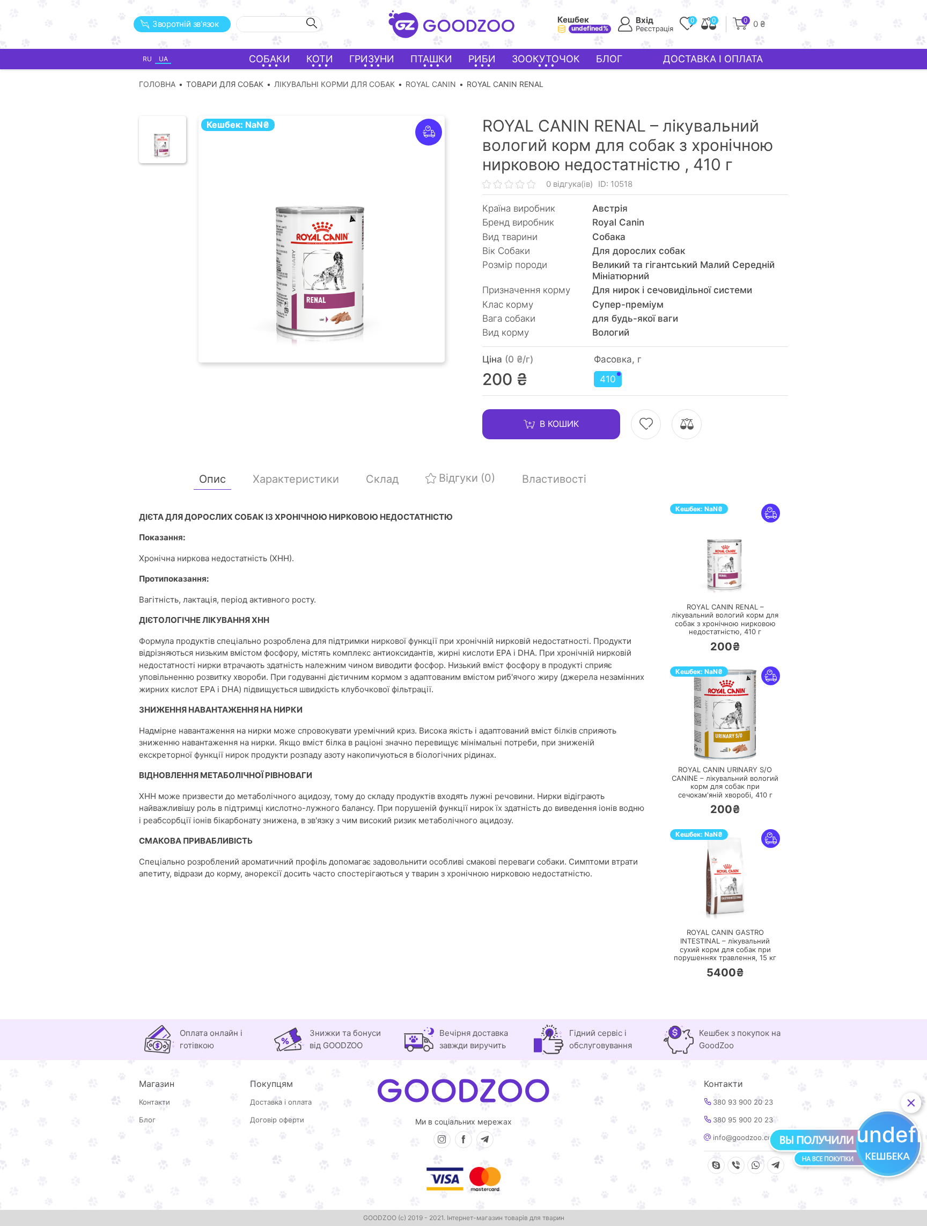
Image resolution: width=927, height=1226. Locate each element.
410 (608, 379)
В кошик (559, 423)
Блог (609, 58)
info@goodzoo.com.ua (749, 1138)
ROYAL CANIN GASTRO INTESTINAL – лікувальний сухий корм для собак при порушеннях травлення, (725, 945)
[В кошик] (693, 583)
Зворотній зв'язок (185, 24)
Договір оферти (277, 1120)
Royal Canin (431, 84)
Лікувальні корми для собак (334, 84)
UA (163, 59)
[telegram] (485, 1139)
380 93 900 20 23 (742, 1102)
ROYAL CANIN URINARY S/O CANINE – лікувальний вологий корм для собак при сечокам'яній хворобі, (725, 782)
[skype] (716, 1165)
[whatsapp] (755, 1165)
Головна (157, 84)
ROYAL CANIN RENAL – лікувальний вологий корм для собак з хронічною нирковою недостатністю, (725, 619)
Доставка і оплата (713, 58)
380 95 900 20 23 (742, 1120)
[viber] (736, 1165)
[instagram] (442, 1139)
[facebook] (463, 1139)
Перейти (735, 582)
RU (147, 59)
